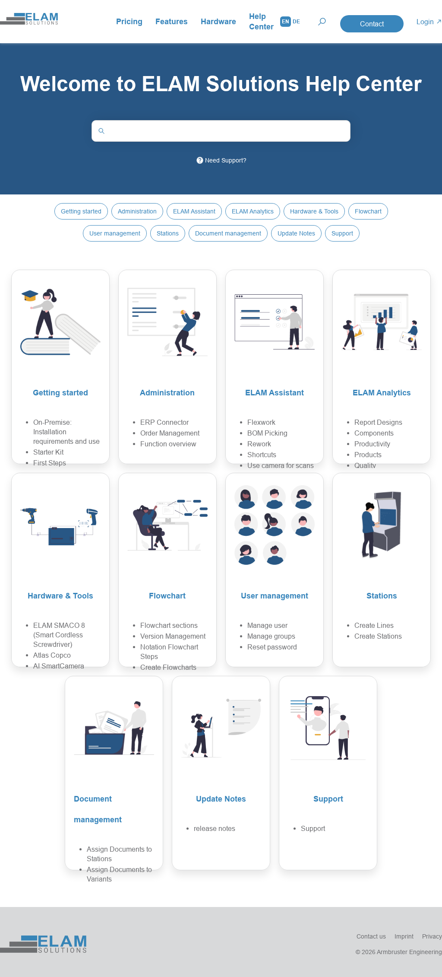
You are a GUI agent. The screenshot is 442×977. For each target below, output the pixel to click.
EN (285, 21)
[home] (29, 21)
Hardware (218, 21)
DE (296, 21)
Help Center (261, 21)
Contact (372, 24)
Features (171, 21)
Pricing (129, 21)
